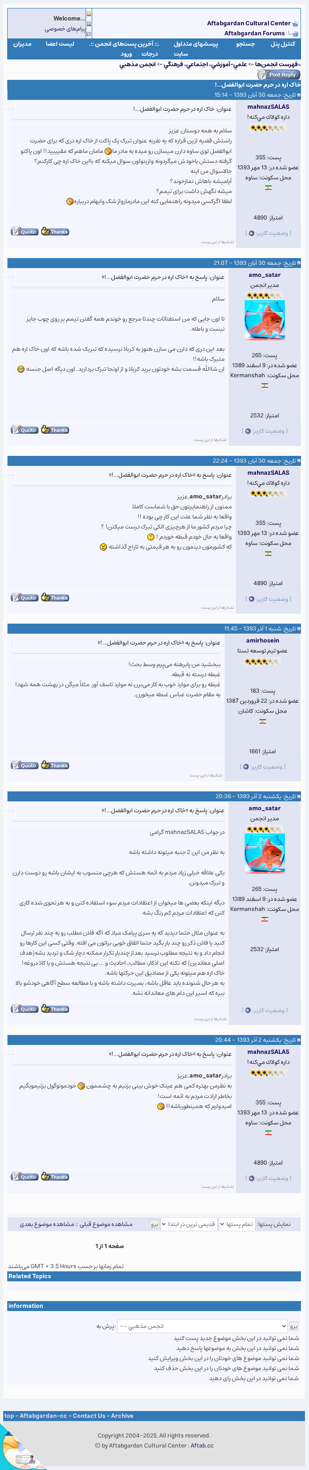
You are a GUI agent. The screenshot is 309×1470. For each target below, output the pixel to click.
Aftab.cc (202, 1445)
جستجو (245, 44)
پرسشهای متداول (196, 44)
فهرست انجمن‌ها (276, 64)
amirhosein (262, 640)
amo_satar (265, 275)
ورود (126, 54)
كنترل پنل (283, 44)
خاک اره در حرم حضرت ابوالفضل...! (258, 84)
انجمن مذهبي (137, 64)
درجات (150, 54)
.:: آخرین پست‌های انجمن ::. (124, 44)
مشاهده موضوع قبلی (106, 1224)
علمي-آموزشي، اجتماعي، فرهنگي (205, 64)
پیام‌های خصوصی (65, 28)
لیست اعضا (60, 44)
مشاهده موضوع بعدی (47, 1224)
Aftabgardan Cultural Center (249, 23)
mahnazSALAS (268, 107)
